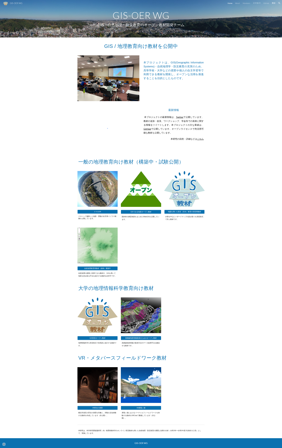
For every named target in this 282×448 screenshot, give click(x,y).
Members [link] (246, 3)
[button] (279, 3)
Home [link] (230, 3)
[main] (141, 19)
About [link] (237, 3)
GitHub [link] (266, 3)
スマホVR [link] (257, 3)
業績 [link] (273, 3)
